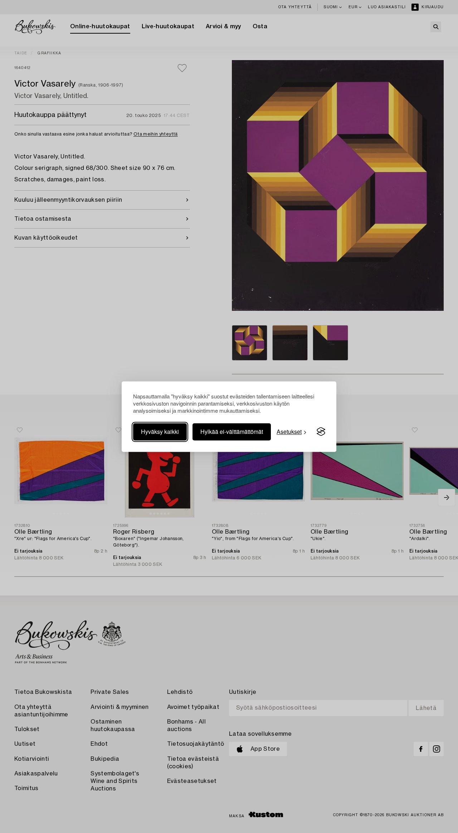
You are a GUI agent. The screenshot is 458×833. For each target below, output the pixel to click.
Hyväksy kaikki (160, 431)
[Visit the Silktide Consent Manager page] (321, 431)
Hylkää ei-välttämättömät (231, 431)
